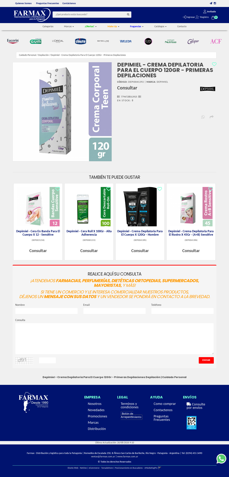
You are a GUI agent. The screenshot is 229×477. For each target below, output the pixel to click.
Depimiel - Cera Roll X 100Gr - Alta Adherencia (89, 233)
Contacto (181, 26)
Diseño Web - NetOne (77, 468)
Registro (204, 17)
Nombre (20, 305)
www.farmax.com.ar (127, 456)
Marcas (93, 423)
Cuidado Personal (27, 55)
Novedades (96, 410)
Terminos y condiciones (129, 405)
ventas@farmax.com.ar (103, 456)
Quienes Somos (23, 3)
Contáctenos (69, 3)
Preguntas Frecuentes (47, 3)
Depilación (43, 55)
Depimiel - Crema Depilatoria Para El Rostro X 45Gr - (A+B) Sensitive (191, 233)
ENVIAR (206, 360)
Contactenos (163, 410)
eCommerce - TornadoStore (101, 468)
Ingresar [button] (190, 17)
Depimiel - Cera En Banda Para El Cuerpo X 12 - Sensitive (38, 233)
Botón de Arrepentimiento (131, 415)
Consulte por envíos (196, 406)
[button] (211, 3)
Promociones (97, 416)
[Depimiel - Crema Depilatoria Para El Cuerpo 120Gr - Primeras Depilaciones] (62, 111)
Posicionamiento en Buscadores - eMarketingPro (136, 468)
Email (86, 305)
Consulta (20, 320)
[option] (13, 41)
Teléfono (156, 305)
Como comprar (165, 404)
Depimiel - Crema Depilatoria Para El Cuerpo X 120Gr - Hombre (140, 233)
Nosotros (94, 404)
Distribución (97, 429)
